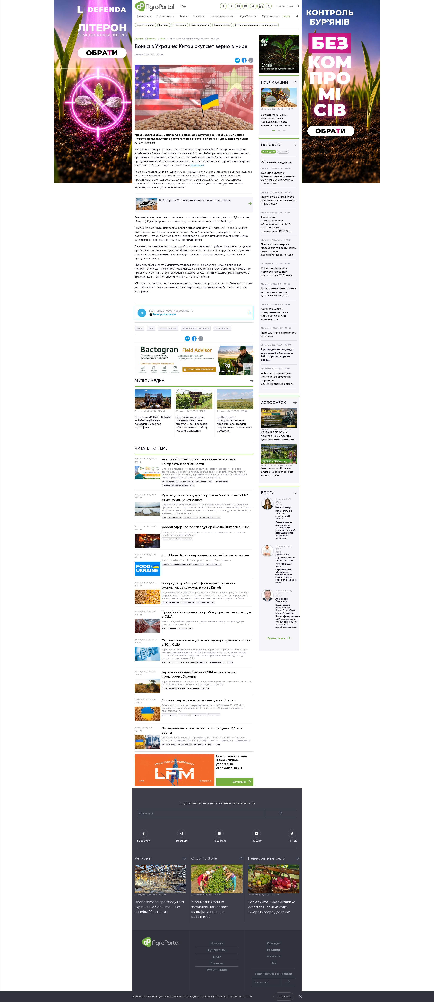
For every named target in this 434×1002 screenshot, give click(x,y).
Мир (162, 38)
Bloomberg (197, 165)
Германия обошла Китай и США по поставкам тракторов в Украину (199, 674)
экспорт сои (174, 602)
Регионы (163, 25)
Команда (273, 943)
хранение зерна (174, 517)
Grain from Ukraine (213, 564)
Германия (181, 688)
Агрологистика (222, 25)
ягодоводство (202, 662)
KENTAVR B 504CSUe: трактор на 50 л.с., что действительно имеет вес (278, 436)
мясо (190, 628)
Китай (139, 328)
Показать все (276, 638)
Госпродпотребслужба (205, 602)
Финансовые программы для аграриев (256, 25)
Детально (239, 781)
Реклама (273, 949)
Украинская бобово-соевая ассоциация (178, 485)
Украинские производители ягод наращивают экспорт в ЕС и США (207, 642)
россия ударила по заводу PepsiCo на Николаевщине (205, 527)
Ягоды (230, 662)
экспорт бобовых (187, 481)
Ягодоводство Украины (185, 662)
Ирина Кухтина (216, 662)
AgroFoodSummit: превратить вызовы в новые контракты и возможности (198, 461)
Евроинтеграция (146, 25)
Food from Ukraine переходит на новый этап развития (205, 555)
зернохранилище (190, 517)
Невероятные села (222, 16)
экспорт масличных (170, 481)
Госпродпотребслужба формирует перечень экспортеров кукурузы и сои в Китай (198, 585)
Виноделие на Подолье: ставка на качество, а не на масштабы (277, 472)
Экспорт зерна (222, 328)
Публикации (217, 949)
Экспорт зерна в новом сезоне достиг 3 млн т (199, 700)
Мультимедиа (271, 16)
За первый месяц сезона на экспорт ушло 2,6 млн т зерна (203, 730)
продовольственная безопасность (176, 564)
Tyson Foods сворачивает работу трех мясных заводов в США (206, 614)
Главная (139, 38)
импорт (172, 688)
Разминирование (200, 25)
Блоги (184, 16)
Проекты (198, 16)
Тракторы (205, 688)
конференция (201, 481)
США (151, 328)
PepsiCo (165, 539)
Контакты (274, 956)
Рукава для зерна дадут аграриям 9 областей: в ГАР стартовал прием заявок (205, 497)
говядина (172, 628)
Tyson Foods (182, 628)
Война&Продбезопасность (195, 328)
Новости (152, 38)
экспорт (171, 662)
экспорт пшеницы (198, 715)
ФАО (164, 517)
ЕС (225, 662)
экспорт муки (183, 715)
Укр (183, 6)
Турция (211, 481)
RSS (273, 962)
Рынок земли (179, 25)
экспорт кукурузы (168, 328)
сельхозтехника (193, 688)
